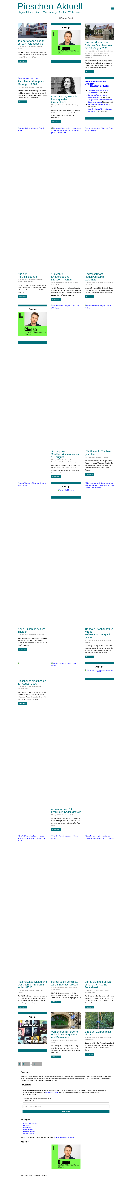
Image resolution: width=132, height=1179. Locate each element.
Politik (101, 53)
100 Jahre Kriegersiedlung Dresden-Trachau (61, 277)
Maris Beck (65, 105)
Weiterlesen (22, 61)
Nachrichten (39, 46)
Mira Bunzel (32, 686)
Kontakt (56, 1137)
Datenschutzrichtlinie (51, 1092)
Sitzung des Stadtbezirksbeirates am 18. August (65, 454)
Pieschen (20, 48)
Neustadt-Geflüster (99, 86)
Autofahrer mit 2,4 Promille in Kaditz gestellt (66, 810)
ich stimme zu (29, 1100)
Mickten (110, 51)
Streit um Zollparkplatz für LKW (98, 1033)
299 (35, 1064)
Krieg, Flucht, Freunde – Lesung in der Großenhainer (65, 99)
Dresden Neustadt (28, 1133)
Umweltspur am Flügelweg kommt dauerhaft (95, 277)
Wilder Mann (103, 55)
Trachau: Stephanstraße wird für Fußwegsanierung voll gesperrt (99, 633)
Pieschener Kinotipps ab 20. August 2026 (32, 83)
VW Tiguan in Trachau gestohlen (98, 453)
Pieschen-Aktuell (50, 6)
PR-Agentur (26, 1125)
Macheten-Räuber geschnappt (98, 104)
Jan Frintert (99, 51)
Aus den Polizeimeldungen (28, 275)
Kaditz (106, 51)
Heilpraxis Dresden (29, 1131)
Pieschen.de (27, 1127)
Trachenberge (89, 55)
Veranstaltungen (23, 688)
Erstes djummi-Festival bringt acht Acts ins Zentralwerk (98, 984)
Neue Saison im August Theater (31, 630)
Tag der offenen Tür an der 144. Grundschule (31, 42)
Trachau (106, 53)
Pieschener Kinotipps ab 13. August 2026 (32, 682)
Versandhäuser (28, 1129)
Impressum (63, 1137)
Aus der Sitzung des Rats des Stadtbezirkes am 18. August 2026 (98, 45)
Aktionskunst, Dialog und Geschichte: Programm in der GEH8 (32, 984)
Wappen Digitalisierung (30, 1123)
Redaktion (32, 46)
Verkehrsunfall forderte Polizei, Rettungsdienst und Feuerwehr (64, 1034)
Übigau (96, 55)
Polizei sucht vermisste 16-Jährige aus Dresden (65, 983)
